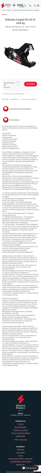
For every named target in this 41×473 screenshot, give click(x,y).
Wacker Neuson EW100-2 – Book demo (20, 458)
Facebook (14, 415)
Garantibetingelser (20, 427)
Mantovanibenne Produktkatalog (20, 109)
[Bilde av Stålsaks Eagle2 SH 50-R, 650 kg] (20, 54)
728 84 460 (23, 439)
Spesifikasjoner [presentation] (15, 99)
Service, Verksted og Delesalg (20, 433)
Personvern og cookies (20, 430)
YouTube (20, 415)
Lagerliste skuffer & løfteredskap (20, 461)
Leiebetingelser (20, 436)
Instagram (27, 415)
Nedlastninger (20, 464)
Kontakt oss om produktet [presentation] (28, 99)
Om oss (20, 455)
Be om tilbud (31, 84)
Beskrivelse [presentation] (5, 99)
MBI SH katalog (14, 120)
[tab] (5, 100)
